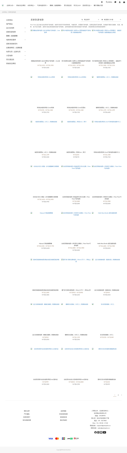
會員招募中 (26, 417)
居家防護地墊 (12, 12)
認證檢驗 (63, 411)
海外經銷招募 (27, 420)
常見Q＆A (77, 5)
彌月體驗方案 (98, 5)
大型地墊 (9, 55)
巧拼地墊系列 (41, 5)
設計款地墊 (10, 28)
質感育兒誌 (86, 5)
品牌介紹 (10, 5)
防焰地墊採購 (63, 414)
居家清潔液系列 (11, 44)
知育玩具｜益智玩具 (13, 51)
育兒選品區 (68, 5)
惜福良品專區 (21, 5)
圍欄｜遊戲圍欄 (55, 5)
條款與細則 (63, 420)
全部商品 (31, 5)
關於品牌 (27, 411)
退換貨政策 (63, 417)
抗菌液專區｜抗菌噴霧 (14, 48)
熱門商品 (9, 24)
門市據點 (27, 414)
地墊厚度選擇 (11, 40)
